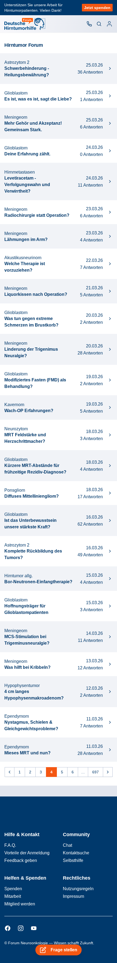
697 (95, 772)
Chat (67, 845)
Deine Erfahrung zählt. (27, 154)
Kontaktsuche (76, 853)
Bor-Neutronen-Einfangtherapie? (38, 581)
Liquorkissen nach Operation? (35, 294)
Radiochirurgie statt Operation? (36, 215)
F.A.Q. (10, 845)
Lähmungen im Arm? (26, 239)
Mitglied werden (19, 904)
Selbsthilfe (73, 860)
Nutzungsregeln (78, 888)
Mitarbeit (12, 896)
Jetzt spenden (97, 7)
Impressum (73, 896)
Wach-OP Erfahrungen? (28, 410)
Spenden (13, 888)
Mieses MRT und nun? (27, 753)
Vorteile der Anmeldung (27, 853)
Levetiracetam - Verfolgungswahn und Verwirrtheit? (27, 184)
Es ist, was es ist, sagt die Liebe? (38, 99)
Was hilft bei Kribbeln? (27, 667)
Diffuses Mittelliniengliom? (31, 496)
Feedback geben (20, 860)
